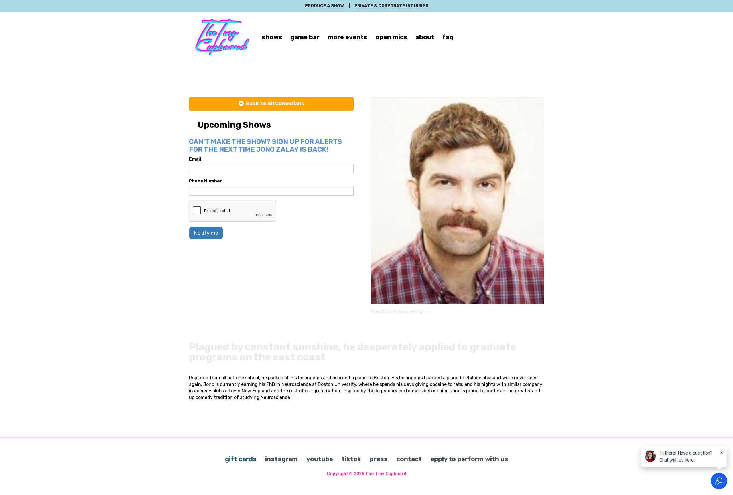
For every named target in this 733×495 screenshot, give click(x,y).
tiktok (351, 459)
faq (447, 37)
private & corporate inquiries (391, 5)
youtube (319, 459)
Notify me (206, 233)
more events (347, 37)
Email (195, 159)
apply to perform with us (469, 459)
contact (409, 459)
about (424, 37)
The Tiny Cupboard (385, 473)
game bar (305, 37)
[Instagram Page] (540, 314)
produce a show (324, 5)
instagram (281, 459)
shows (272, 37)
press (379, 459)
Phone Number (205, 181)
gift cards (241, 459)
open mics (391, 37)
